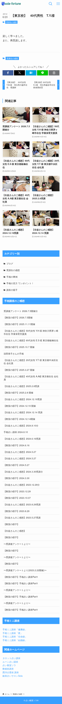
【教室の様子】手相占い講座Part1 (21, 576)
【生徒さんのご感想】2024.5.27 (20, 451)
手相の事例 (11, 276)
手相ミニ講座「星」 (13, 633)
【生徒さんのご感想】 (15, 530)
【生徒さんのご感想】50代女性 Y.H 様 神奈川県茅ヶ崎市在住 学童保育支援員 (31, 332)
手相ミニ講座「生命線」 (15, 636)
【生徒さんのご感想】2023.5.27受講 (22, 517)
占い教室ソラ (9, 665)
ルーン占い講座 (10, 661)
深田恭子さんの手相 (14, 353)
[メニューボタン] (58, 4)
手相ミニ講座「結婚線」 (15, 640)
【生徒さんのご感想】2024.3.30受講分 (23, 471)
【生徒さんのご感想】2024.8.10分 (21, 425)
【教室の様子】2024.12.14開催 (19, 418)
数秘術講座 (8, 668)
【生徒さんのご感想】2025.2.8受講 (21, 386)
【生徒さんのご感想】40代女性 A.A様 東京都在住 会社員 (31, 378)
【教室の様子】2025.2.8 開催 (18, 392)
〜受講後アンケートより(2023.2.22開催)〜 (25, 570)
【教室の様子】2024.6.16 (16, 445)
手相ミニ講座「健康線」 (15, 629)
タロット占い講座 (11, 658)
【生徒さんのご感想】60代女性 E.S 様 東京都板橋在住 (31, 340)
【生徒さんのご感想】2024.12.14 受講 (23, 412)
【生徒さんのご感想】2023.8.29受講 (22, 504)
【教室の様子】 (11, 524)
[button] (8, 73)
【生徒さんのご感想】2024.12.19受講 (23, 399)
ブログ (9, 263)
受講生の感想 (11, 22)
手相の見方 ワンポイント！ (20, 283)
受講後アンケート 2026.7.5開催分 (21, 311)
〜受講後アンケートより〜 (17, 543)
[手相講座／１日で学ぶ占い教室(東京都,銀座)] (11, 4)
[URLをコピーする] (54, 73)
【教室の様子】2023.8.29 (16, 511)
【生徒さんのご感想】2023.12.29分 (22, 484)
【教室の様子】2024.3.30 (16, 478)
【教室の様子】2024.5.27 (16, 465)
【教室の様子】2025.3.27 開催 (19, 369)
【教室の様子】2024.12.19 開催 (20, 405)
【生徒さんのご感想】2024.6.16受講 (22, 438)
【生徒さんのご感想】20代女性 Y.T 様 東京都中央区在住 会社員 (31, 361)
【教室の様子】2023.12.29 (17, 491)
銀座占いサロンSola (13, 675)
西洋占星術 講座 (11, 672)
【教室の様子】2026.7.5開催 (18, 317)
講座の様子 (11, 289)
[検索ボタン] (50, 4)
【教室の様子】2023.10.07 (17, 497)
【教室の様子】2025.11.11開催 (19, 324)
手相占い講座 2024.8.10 (16, 432)
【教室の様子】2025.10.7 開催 (19, 347)
